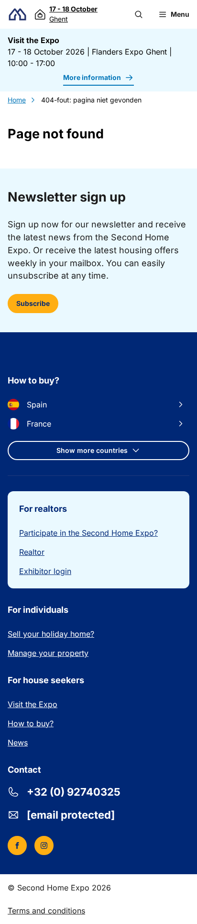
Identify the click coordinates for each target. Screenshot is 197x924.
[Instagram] (44, 845)
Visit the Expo (32, 704)
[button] (139, 14)
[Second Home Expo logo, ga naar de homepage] (17, 14)
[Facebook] (17, 845)
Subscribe (33, 303)
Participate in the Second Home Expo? (88, 533)
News (18, 742)
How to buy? (31, 723)
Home (17, 100)
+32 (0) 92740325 (73, 792)
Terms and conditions (46, 910)
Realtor (31, 552)
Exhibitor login (45, 571)
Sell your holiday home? (51, 634)
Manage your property (48, 653)
